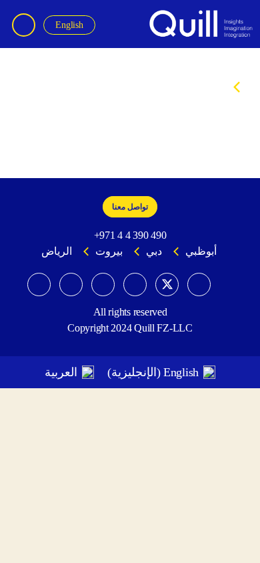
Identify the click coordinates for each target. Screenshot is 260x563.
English (69, 25)
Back (245, 87)
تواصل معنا (130, 206)
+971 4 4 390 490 (130, 235)
